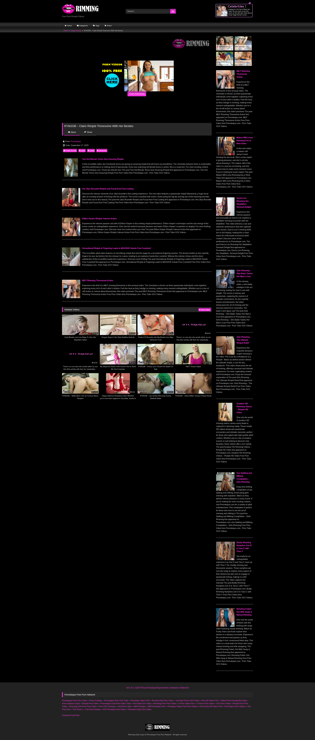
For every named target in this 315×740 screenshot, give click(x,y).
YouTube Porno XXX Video (187, 700)
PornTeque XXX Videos (234, 706)
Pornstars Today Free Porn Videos (182, 706)
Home (69, 26)
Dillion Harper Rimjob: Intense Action (99, 219)
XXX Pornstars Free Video (114, 709)
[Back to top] (307, 732)
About (73, 132)
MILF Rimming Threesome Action (97, 280)
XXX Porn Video (223, 703)
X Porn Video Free (186, 703)
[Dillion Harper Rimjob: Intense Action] (71, 235)
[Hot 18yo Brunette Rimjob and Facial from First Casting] (71, 206)
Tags (97, 26)
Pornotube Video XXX (140, 700)
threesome (103, 150)
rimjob (92, 150)
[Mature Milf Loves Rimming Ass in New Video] (225, 155)
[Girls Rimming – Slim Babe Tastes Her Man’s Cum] (225, 287)
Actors (109, 26)
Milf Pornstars (140, 706)
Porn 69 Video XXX (210, 700)
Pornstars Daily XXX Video (139, 709)
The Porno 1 (77, 709)
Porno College (95, 700)
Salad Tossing (76, 31)
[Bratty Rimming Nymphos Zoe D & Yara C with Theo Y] (225, 559)
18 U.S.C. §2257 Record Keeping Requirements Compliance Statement (157, 688)
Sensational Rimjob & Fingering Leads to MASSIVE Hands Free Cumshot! (116, 248)
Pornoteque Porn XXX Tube (116, 700)
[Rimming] (80, 9)
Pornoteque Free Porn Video (74, 700)
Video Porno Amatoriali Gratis (234, 700)
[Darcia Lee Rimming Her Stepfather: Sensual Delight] (225, 215)
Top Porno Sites (125, 706)
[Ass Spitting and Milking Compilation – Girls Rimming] (225, 490)
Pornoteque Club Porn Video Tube (116, 703)
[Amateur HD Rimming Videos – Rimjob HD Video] (225, 421)
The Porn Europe (92, 709)
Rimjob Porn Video (90, 703)
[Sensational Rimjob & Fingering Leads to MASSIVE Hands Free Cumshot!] (71, 265)
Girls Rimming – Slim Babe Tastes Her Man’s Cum (244, 273)
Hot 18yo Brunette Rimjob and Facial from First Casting (108, 189)
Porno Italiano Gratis (71, 703)
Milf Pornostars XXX (156, 706)
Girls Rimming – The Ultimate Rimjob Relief (243, 340)
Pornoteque (76, 141)
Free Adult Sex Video (142, 703)
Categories (83, 26)
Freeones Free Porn (71, 715)
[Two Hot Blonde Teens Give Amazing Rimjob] (71, 176)
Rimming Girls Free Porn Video (83, 706)
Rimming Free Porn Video (165, 703)
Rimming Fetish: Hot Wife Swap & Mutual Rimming (244, 612)
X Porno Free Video (205, 703)
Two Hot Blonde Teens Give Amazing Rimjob (103, 159)
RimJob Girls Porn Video (162, 700)
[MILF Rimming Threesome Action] (71, 297)
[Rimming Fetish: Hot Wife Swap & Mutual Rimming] (225, 626)
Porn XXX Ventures (107, 706)
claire (83, 150)
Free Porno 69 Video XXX (211, 706)
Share (89, 132)
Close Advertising (137, 94)
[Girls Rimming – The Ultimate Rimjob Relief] (225, 354)
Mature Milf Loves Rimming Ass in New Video (244, 141)
